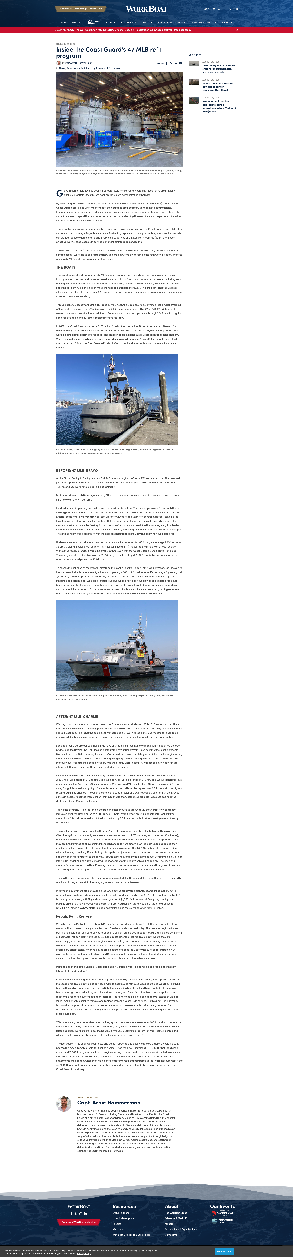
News (74, 22)
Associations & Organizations (181, 1229)
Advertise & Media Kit (176, 1218)
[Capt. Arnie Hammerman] (58, 63)
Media (109, 22)
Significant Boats (93, 24)
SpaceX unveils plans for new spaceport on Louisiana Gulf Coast (217, 86)
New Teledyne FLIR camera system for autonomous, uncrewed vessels (219, 68)
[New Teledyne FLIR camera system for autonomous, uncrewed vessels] (194, 63)
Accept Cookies (225, 1251)
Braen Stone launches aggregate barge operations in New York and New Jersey (219, 106)
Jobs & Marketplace (202, 22)
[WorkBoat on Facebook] (226, 8)
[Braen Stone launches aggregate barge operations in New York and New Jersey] (194, 100)
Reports (117, 1224)
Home (63, 22)
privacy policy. (83, 1253)
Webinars (118, 1229)
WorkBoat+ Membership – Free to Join (80, 8)
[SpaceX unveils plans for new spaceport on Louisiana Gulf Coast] (194, 82)
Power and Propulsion (108, 68)
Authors (169, 1224)
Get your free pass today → (179, 30)
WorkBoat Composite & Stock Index (131, 1235)
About (225, 22)
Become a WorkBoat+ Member (79, 1222)
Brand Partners (121, 1213)
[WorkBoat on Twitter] (230, 8)
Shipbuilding (88, 68)
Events (145, 22)
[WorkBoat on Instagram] (234, 8)
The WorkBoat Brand (176, 1213)
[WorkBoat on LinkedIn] (237, 8)
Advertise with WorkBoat (172, 22)
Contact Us (171, 1235)
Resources (127, 22)
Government (73, 68)
